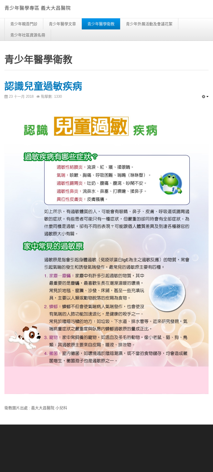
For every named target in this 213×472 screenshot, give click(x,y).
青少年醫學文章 (62, 24)
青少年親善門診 (23, 24)
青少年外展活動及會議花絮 (149, 24)
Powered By (183, 443)
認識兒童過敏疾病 (43, 86)
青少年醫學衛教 (101, 24)
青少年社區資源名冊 (27, 35)
